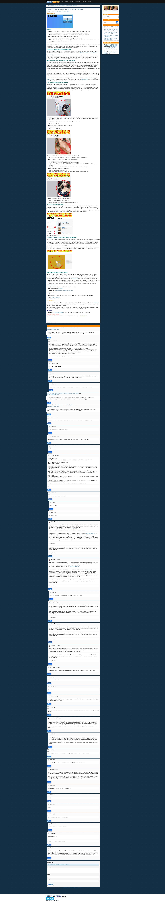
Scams (68, 11)
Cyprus (58, 58)
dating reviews (96, 302)
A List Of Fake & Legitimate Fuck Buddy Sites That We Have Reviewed (110, 45)
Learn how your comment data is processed (72, 887)
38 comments (58, 11)
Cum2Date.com (94, 52)
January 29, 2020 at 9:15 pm (53, 329)
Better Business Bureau (58, 312)
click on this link (75, 278)
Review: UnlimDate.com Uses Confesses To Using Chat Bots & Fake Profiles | (63, 393)
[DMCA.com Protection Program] (50, 898)
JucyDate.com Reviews (52, 322)
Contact (71, 1)
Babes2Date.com (50, 54)
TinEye (57, 88)
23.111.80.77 (60, 288)
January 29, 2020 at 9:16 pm (53, 394)
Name (48, 874)
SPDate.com (57, 54)
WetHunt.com (81, 52)
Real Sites (84, 1)
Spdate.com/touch (57, 298)
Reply (49, 337)
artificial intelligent (84, 79)
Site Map (47, 895)
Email (48, 879)
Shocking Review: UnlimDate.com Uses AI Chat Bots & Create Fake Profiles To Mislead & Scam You (111, 48)
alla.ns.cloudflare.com (59, 290)
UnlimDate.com (87, 52)
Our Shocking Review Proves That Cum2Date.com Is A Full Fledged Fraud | (62, 328)
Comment (49, 867)
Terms (89, 1)
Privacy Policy (77, 1)
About (66, 1)
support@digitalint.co (56, 297)
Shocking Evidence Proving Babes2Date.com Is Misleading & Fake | (61, 405)
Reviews (64, 11)
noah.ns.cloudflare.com (68, 290)
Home (62, 1)
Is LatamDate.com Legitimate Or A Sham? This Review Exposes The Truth (110, 52)
